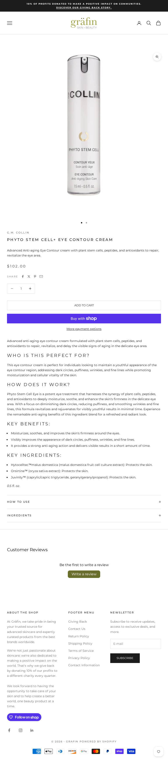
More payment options (84, 329)
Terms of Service (81, 651)
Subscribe (125, 658)
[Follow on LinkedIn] (32, 730)
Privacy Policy (79, 658)
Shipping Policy (80, 643)
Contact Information (84, 665)
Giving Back (77, 622)
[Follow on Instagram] (20, 730)
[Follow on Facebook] (9, 730)
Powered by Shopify (98, 741)
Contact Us (76, 629)
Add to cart (84, 305)
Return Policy (78, 636)
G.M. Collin (18, 232)
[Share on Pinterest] (35, 276)
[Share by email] (41, 276)
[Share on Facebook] (22, 276)
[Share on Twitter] (29, 276)
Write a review (84, 574)
